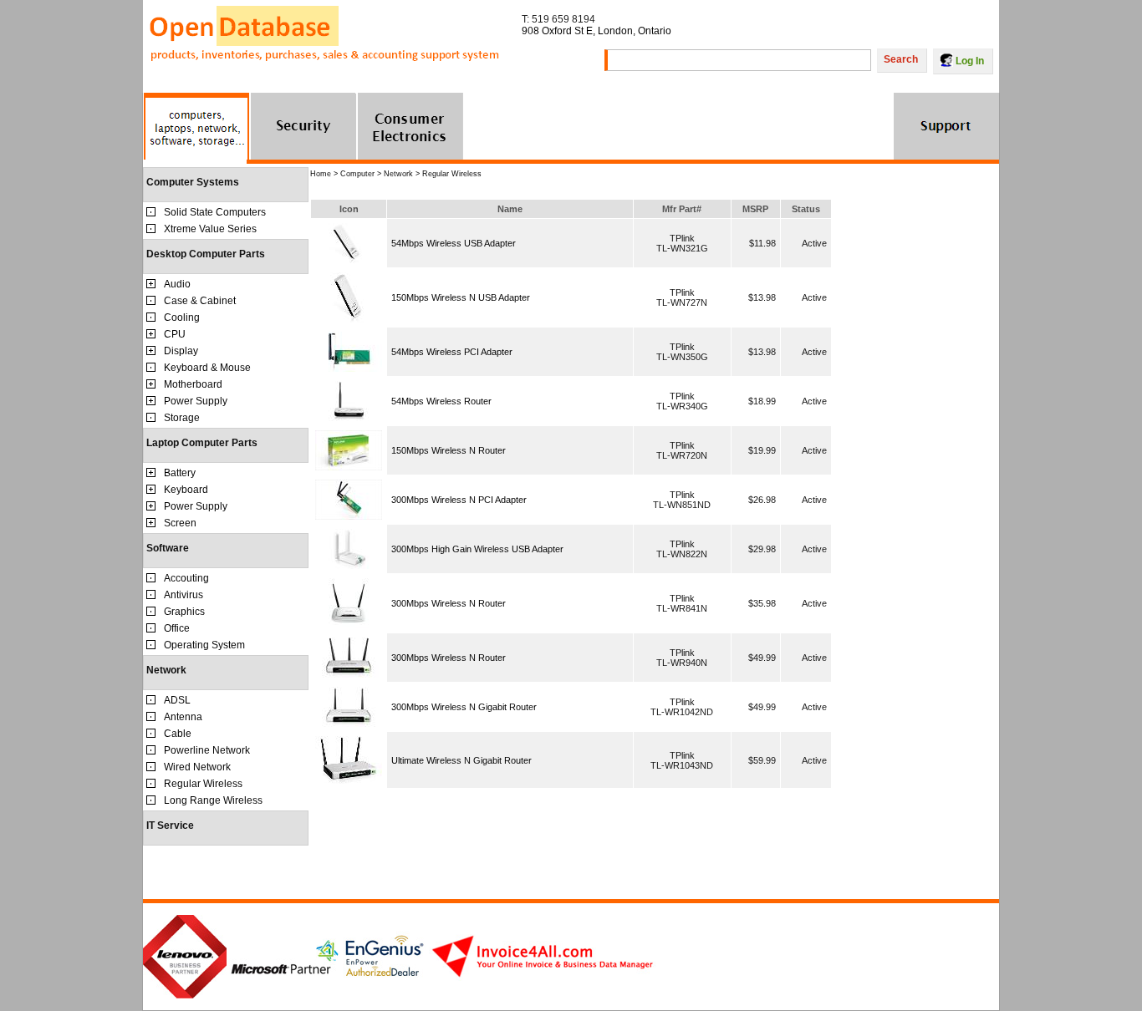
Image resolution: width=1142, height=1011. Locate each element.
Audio (177, 284)
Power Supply (195, 401)
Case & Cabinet (200, 301)
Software (167, 548)
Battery (180, 473)
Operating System (204, 645)
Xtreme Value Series (210, 229)
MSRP (755, 209)
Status (806, 209)
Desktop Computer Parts (205, 254)
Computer (357, 174)
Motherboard (193, 384)
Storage (182, 418)
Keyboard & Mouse (207, 367)
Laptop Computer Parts (201, 443)
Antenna (183, 717)
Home (320, 174)
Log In (970, 61)
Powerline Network (207, 750)
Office (177, 628)
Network (166, 670)
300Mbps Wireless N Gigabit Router (464, 707)
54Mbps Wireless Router (441, 401)
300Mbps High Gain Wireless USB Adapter (477, 549)
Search (901, 59)
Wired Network (197, 767)
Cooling (182, 317)
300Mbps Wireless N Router (448, 603)
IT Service (170, 825)
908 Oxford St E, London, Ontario (596, 31)
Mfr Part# (681, 209)
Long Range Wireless (213, 800)
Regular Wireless (203, 784)
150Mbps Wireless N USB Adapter (460, 297)
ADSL (177, 700)
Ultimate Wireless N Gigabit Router (461, 760)
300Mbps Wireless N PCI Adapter (459, 500)
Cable (177, 733)
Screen (180, 523)
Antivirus (183, 595)
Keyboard (186, 489)
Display (181, 351)
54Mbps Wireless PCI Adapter (451, 352)
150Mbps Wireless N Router (448, 450)
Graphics (184, 611)
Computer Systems (192, 182)
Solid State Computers (215, 212)
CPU (175, 334)
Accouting (186, 578)
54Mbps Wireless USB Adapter (453, 243)
